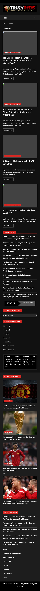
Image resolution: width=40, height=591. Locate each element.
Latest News (16, 52)
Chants (5, 566)
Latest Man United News (12, 554)
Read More (8, 78)
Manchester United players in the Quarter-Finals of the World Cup (20, 423)
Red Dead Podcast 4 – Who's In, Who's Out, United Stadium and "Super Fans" (20, 95)
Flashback (6, 338)
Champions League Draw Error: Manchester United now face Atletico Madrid (20, 487)
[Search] (35, 18)
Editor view (8, 52)
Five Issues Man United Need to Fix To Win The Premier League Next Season (20, 391)
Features (6, 334)
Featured (6, 330)
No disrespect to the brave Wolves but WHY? (20, 195)
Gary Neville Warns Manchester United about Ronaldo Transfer (20, 454)
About (5, 578)
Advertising (7, 574)
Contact (6, 570)
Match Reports (8, 350)
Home (5, 550)
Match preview (8, 346)
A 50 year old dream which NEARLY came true (20, 146)
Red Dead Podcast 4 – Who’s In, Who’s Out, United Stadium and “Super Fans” (20, 43)
